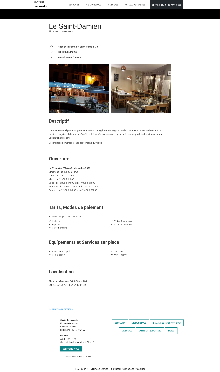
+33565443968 (69, 52)
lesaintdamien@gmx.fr (69, 57)
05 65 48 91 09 (78, 329)
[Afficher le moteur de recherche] (185, 4)
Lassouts (40, 4)
